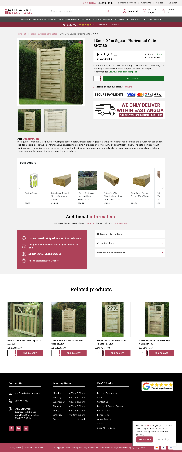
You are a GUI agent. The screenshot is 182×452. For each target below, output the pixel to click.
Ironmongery (120, 19)
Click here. (127, 87)
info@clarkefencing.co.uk (27, 393)
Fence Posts (38, 19)
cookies (148, 425)
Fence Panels (104, 410)
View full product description (123, 72)
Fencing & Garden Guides (110, 406)
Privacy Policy (15, 448)
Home (19, 34)
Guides (159, 3)
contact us (90, 223)
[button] (19, 187)
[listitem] (34, 188)
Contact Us (102, 402)
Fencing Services (127, 3)
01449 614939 (120, 223)
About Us (146, 3)
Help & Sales (96, 2)
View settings (162, 439)
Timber (85, 19)
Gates (50, 19)
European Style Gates (47, 34)
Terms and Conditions (34, 448)
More (156, 19)
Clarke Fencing (18, 11)
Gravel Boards (104, 419)
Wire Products (136, 19)
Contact (173, 3)
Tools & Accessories (101, 19)
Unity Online (140, 448)
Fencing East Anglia (107, 393)
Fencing (24, 19)
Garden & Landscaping (67, 19)
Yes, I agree (145, 439)
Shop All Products (106, 428)
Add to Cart (134, 78)
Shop (149, 19)
